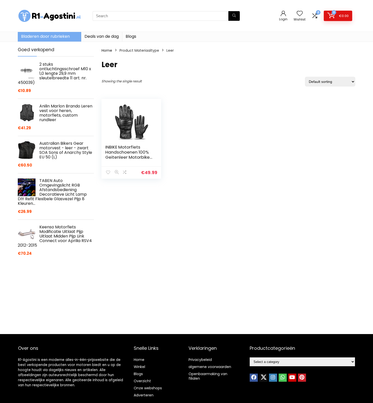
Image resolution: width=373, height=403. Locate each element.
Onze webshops (148, 388)
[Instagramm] (273, 378)
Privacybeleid (200, 359)
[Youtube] (292, 378)
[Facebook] (254, 378)
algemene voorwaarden (210, 366)
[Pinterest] (302, 378)
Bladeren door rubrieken (45, 36)
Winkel (139, 366)
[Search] (234, 16)
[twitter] (263, 378)
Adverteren (144, 395)
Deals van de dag (101, 36)
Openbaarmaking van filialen (208, 376)
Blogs (131, 36)
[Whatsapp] (283, 378)
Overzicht (142, 380)
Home (106, 50)
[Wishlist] (300, 14)
